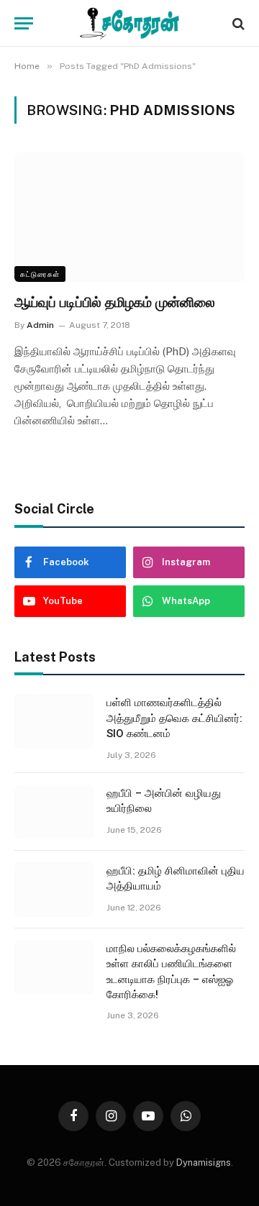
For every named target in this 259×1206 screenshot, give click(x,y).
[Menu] (23, 23)
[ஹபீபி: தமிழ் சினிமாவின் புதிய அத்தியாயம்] (54, 889)
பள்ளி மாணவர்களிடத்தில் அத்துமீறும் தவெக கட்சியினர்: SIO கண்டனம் (174, 718)
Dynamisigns (203, 1162)
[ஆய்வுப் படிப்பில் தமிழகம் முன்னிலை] (129, 217)
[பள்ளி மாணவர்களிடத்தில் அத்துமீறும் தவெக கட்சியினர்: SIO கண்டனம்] (54, 721)
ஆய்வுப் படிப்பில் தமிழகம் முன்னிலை (114, 302)
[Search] (237, 23)
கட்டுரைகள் (40, 274)
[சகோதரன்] (129, 23)
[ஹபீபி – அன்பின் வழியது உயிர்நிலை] (54, 812)
